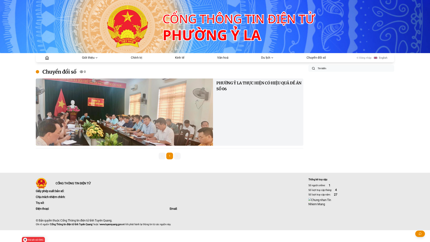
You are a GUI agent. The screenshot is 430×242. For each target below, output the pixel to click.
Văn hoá (222, 57)
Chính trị (136, 57)
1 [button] (169, 155)
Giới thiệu (88, 57)
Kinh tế (179, 57)
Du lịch (265, 57)
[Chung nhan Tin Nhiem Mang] (351, 202)
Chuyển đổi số (316, 57)
